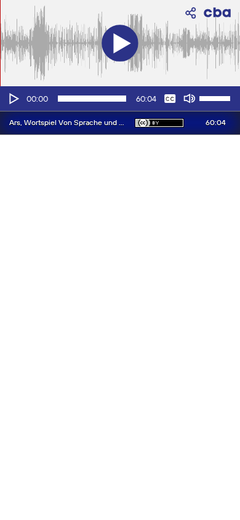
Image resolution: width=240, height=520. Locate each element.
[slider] (216, 97)
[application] (120, 98)
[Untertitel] (170, 98)
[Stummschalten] (189, 98)
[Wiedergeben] (13, 98)
